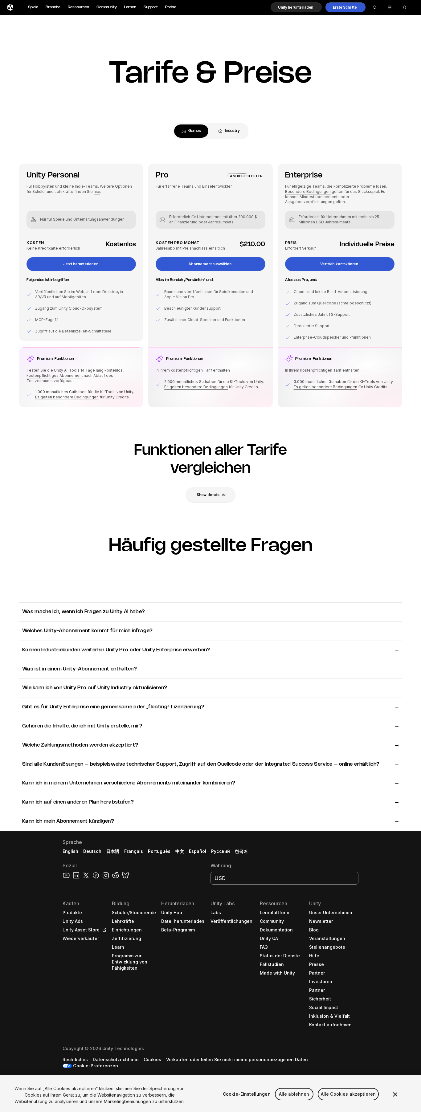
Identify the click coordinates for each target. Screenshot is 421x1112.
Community (106, 7)
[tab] (191, 131)
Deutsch (92, 851)
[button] (296, 7)
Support (151, 7)
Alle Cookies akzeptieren (348, 1094)
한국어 (241, 851)
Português (159, 851)
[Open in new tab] (103, 929)
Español (197, 851)
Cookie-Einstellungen (247, 1094)
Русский (220, 851)
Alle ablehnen (294, 1094)
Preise (170, 7)
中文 (179, 851)
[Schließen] (395, 1094)
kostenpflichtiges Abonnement (55, 375)
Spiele (33, 7)
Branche (53, 7)
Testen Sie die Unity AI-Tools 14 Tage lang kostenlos (75, 370)
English (70, 851)
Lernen (130, 7)
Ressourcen (78, 7)
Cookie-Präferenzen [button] (95, 1065)
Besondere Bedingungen (308, 191)
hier (97, 191)
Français (133, 851)
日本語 (112, 851)
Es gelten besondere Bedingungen (67, 397)
